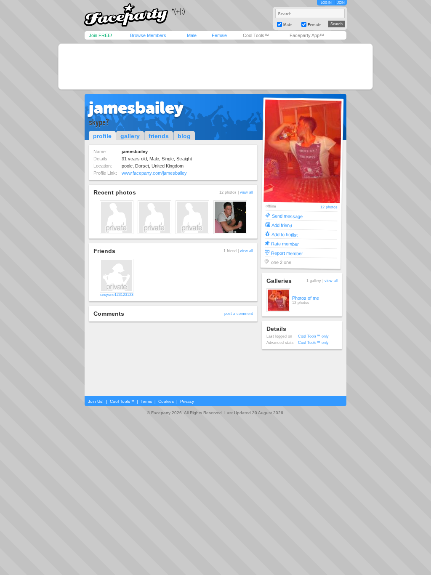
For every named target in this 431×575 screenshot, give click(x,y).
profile (102, 136)
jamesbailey (136, 107)
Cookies (166, 401)
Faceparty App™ (307, 35)
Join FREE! (100, 35)
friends (159, 136)
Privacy (187, 401)
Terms (146, 401)
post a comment (238, 313)
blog (184, 136)
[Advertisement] (215, 66)
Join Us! (96, 401)
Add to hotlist (284, 234)
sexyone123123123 (116, 295)
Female (219, 35)
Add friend (281, 225)
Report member (287, 253)
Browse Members (148, 35)
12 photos (329, 207)
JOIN (341, 3)
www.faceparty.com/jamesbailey (154, 173)
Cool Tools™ (256, 35)
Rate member (285, 243)
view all (246, 192)
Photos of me (305, 298)
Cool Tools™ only (313, 336)
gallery (130, 136)
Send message (287, 215)
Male (192, 35)
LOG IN (326, 3)
